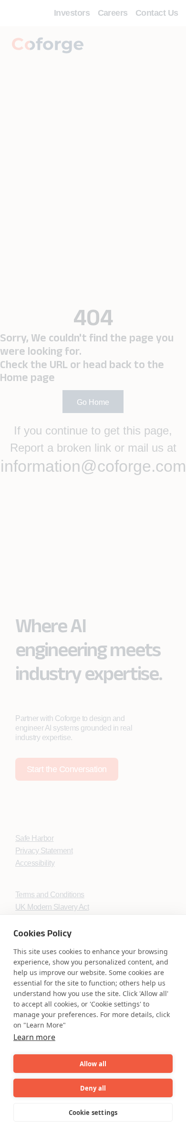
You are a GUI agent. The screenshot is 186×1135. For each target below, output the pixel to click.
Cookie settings (93, 1112)
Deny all (93, 1088)
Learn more (34, 1037)
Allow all (93, 1064)
